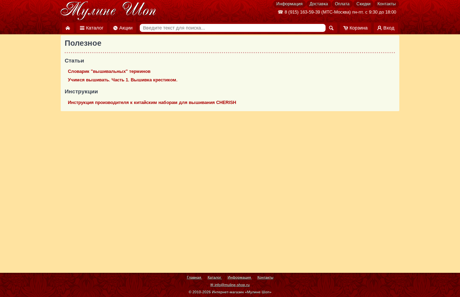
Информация (289, 4)
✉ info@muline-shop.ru (230, 285)
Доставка (319, 4)
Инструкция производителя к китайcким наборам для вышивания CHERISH (152, 102)
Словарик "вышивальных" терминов (109, 71)
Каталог (215, 277)
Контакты (386, 4)
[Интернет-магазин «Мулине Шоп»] (108, 11)
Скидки (363, 4)
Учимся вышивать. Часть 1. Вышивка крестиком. (123, 79)
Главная (194, 277)
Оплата (342, 4)
